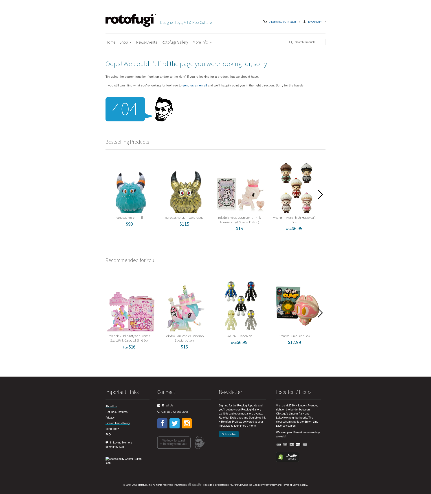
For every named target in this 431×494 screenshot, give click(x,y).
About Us (111, 406)
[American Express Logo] (305, 444)
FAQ (108, 434)
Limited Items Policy (118, 423)
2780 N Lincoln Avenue (302, 405)
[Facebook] (162, 423)
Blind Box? (112, 428)
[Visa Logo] (279, 444)
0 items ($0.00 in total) (282, 21)
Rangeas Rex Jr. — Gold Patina (186, 187)
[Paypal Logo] (292, 444)
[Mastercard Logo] (285, 444)
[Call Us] (158, 411)
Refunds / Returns (117, 412)
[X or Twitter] (174, 423)
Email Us (166, 405)
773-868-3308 (180, 411)
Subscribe (229, 434)
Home (110, 42)
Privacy (110, 417)
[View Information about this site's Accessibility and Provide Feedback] (125, 461)
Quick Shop (134, 196)
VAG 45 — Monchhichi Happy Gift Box (296, 187)
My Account (315, 21)
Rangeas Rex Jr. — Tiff (131, 187)
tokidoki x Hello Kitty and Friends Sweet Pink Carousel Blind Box (131, 305)
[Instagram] (187, 423)
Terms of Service (291, 484)
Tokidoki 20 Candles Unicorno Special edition (185, 305)
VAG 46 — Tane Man (240, 305)
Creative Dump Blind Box (295, 305)
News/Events (146, 42)
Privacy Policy (269, 484)
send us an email (195, 85)
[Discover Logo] (298, 444)
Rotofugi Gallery (174, 42)
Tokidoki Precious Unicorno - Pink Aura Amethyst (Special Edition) (241, 186)
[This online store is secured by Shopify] (287, 461)
